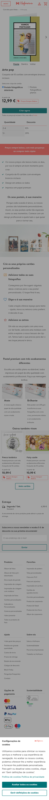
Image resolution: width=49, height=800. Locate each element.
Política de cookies (11, 777)
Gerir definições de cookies (24, 792)
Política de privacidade (33, 777)
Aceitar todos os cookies (24, 784)
